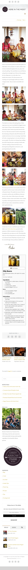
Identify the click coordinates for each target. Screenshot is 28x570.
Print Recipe (15, 268)
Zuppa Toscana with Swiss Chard (10, 401)
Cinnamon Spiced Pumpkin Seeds (6, 358)
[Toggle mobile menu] (25, 14)
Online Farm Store (11, 229)
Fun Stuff (5, 479)
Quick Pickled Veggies (13, 538)
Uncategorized (6, 498)
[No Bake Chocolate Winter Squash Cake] (20, 348)
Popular (6, 527)
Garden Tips (6, 483)
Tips (4, 494)
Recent (14, 527)
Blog (4, 472)
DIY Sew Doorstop (12, 531)
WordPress (18, 558)
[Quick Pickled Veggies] (5, 538)
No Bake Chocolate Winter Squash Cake (19, 358)
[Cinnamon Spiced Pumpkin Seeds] (8, 348)
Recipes (5, 490)
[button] (3, 355)
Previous (19, 20)
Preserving (5, 487)
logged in (10, 371)
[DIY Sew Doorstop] (5, 531)
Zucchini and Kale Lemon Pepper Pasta (15, 545)
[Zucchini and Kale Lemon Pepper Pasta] (5, 545)
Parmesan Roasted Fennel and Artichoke (12, 397)
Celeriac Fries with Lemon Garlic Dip (11, 386)
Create (4, 476)
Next (24, 20)
